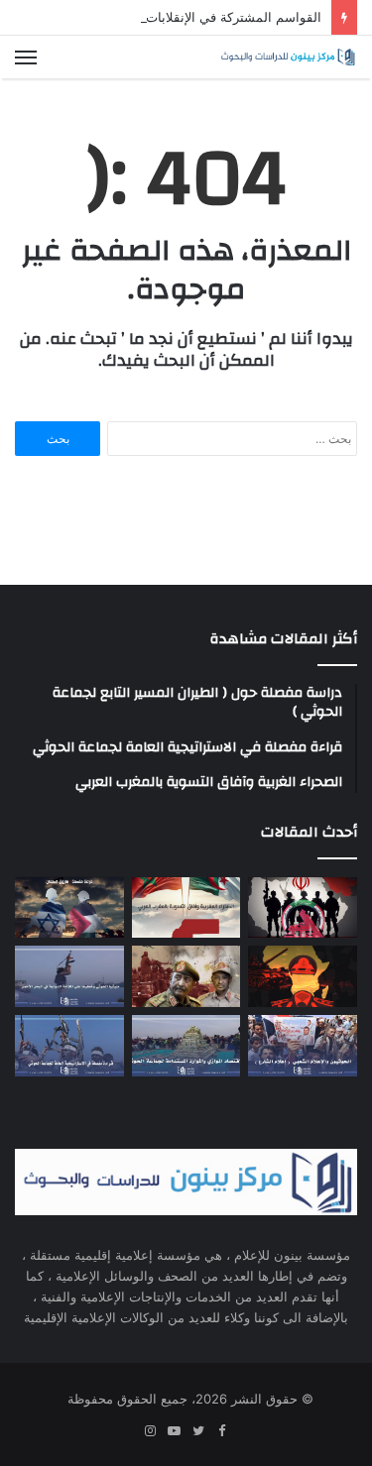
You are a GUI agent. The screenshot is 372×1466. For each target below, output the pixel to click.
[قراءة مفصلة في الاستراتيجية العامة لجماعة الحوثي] (69, 1045)
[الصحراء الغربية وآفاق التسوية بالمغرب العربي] (186, 908)
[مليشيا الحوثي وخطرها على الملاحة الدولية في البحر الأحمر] (69, 976)
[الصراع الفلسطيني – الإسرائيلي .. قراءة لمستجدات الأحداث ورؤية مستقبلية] (69, 908)
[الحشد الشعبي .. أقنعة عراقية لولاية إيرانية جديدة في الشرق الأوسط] (302, 908)
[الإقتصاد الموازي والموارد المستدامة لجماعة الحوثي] (186, 1045)
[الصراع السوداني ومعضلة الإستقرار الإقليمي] (186, 976)
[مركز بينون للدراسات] (287, 57)
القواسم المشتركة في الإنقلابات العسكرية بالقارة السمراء (162, 17)
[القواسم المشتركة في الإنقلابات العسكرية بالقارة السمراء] (302, 976)
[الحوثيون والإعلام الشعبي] (302, 1045)
